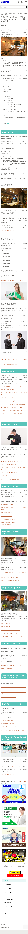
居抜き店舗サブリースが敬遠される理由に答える (12, 665)
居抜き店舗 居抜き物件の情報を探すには (11, 230)
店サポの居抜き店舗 (21, 781)
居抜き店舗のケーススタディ (10, 100)
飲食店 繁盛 (7, 884)
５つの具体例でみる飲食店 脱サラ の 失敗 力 (11, 461)
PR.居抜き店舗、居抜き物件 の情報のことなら (14, 117)
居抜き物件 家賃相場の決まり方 (8, 668)
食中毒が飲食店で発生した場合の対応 (10, 723)
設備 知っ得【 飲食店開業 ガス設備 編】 (10, 580)
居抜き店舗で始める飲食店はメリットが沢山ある (12, 280)
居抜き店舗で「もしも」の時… (10, 115)
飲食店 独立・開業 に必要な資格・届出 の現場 (12, 401)
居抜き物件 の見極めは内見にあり (9, 397)
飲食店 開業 (7, 902)
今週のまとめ (8, 892)
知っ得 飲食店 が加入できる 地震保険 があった (12, 730)
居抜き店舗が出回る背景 (10, 96)
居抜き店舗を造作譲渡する (9, 102)
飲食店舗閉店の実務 (5, 623)
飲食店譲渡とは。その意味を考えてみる (10, 519)
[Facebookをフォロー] (22, 2)
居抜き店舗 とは (7, 89)
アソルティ (12, 766)
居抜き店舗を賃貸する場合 (9, 109)
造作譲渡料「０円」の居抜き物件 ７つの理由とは (12, 407)
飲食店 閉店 (7, 888)
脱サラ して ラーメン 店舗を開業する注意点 (11, 464)
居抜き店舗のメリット (9, 94)
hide (8, 123)
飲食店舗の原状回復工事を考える (8, 356)
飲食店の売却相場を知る (6, 516)
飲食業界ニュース (8, 906)
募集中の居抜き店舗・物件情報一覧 (9, 234)
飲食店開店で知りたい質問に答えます (10, 389)
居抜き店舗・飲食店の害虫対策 (8, 720)
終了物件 (9, 899)
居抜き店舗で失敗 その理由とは (8, 697)
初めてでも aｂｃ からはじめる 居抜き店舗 (11, 410)
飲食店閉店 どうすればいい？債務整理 (10, 633)
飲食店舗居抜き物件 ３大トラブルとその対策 (12, 386)
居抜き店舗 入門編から (8, 98)
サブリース (7, 913)
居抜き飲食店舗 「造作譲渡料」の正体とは (11, 504)
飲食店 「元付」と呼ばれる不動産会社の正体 (11, 414)
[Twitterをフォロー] (19, 2)
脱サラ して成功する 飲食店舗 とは (9, 472)
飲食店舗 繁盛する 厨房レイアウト (9, 577)
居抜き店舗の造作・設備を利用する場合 (12, 104)
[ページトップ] (25, 931)
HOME (3, 12)
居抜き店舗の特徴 (8, 91)
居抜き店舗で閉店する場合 (9, 107)
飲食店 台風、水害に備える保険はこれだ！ (11, 727)
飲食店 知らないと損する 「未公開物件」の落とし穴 (13, 404)
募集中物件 (9, 898)
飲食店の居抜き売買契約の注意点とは (10, 512)
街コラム (6, 910)
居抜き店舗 (5, 132)
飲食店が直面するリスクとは (7, 476)
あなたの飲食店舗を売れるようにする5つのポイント (13, 636)
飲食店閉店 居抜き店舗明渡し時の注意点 (11, 364)
